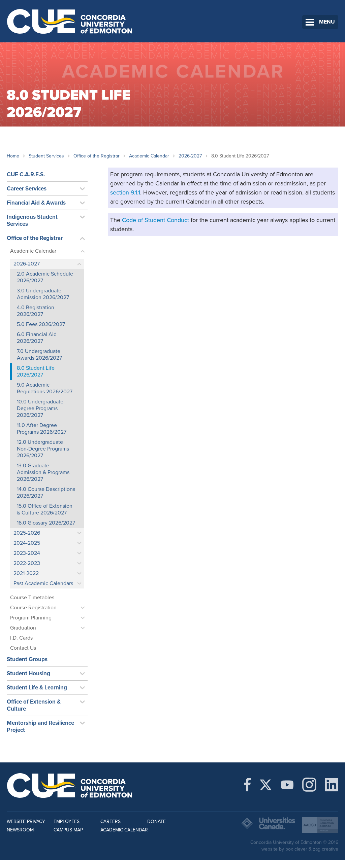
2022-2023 (26, 563)
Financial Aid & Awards (36, 202)
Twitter (265, 785)
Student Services (46, 156)
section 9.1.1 (125, 192)
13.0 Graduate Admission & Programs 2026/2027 (43, 472)
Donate (156, 821)
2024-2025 (26, 543)
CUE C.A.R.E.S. (26, 174)
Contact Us (23, 648)
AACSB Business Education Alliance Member (320, 825)
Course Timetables (32, 597)
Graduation (23, 627)
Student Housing (28, 673)
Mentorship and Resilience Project (40, 726)
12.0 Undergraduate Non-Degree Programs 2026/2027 (43, 449)
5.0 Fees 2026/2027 (41, 324)
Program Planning (31, 617)
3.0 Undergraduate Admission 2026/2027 (43, 294)
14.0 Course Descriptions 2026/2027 (46, 492)
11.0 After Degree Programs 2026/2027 (41, 428)
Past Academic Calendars (43, 583)
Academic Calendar (149, 156)
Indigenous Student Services (32, 220)
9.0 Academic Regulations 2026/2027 (44, 388)
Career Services (26, 188)
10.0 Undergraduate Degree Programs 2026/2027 (40, 408)
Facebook (247, 785)
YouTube (287, 785)
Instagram (309, 785)
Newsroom (20, 830)
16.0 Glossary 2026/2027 (46, 522)
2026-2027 (190, 156)
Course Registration (33, 607)
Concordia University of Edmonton (70, 21)
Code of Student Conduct (155, 220)
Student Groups (27, 659)
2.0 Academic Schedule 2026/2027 (45, 277)
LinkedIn (331, 785)
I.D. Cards (21, 638)
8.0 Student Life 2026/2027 (36, 371)
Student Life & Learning (37, 687)
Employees (67, 821)
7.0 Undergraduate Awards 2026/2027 (39, 354)
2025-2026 (26, 533)
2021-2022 (26, 573)
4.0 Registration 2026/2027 (35, 311)
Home (13, 156)
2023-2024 (26, 553)
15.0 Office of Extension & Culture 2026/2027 (44, 509)
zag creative (325, 849)
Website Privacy (26, 821)
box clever (296, 849)
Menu (327, 22)
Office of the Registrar (96, 156)
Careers (110, 821)
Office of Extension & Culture (34, 705)
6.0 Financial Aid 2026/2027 (37, 338)
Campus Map (68, 830)
